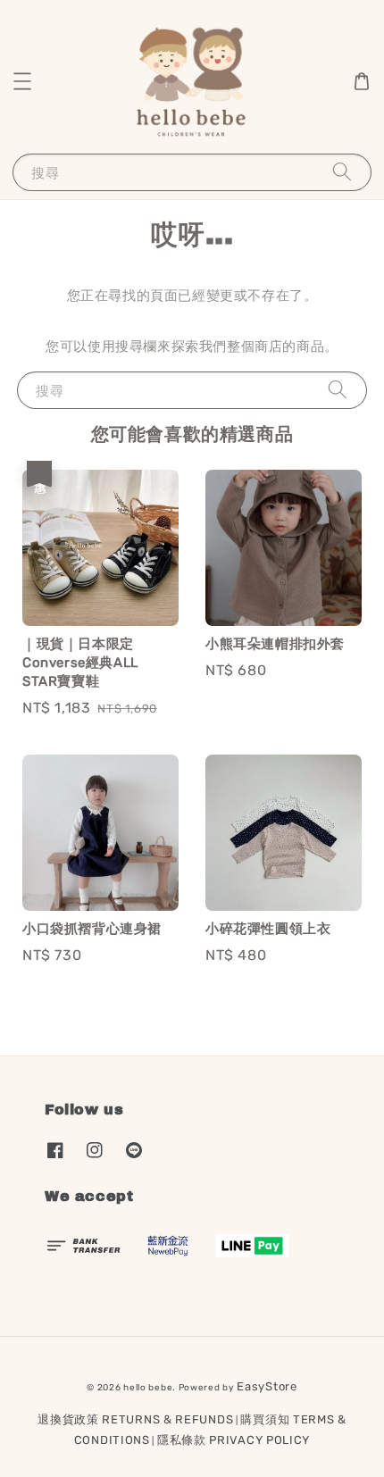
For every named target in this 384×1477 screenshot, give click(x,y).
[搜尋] (342, 171)
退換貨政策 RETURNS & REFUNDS (135, 1419)
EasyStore (266, 1386)
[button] (22, 81)
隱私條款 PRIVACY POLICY (233, 1440)
